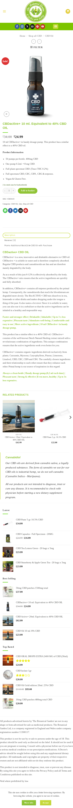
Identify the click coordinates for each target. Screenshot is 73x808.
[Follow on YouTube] (42, 26)
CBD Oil (49, 36)
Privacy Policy (47, 771)
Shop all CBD (35, 36)
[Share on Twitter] (15, 210)
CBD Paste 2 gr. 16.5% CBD (54, 437)
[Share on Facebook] (10, 210)
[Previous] (3, 424)
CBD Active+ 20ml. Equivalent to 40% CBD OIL (18, 438)
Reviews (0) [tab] (10, 240)
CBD (45, 334)
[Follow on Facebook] (17, 26)
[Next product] (33, 41)
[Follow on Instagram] (22, 26)
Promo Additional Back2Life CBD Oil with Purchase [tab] (28, 245)
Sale (20, 204)
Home (22, 36)
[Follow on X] (27, 26)
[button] (4, 11)
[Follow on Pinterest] (37, 26)
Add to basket (28, 190)
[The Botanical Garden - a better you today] (36, 11)
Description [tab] (9, 235)
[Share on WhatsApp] (5, 210)
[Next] (70, 424)
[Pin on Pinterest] (25, 210)
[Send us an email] (32, 26)
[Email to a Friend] (20, 210)
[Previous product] (39, 41)
